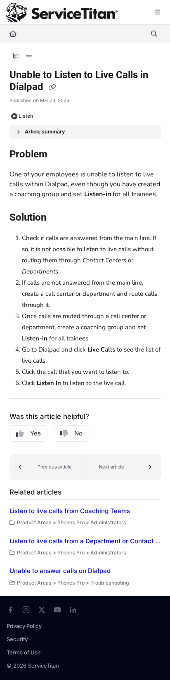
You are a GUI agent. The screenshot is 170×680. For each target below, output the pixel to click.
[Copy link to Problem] (60, 155)
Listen (26, 116)
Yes (35, 433)
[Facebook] (10, 609)
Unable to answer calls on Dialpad (60, 571)
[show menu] (157, 12)
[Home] (62, 12)
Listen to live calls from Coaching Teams (69, 511)
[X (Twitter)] (41, 609)
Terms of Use (24, 652)
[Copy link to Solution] (59, 218)
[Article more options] (29, 56)
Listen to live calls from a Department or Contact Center (85, 541)
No (78, 433)
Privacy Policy (24, 626)
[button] (47, 467)
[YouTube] (57, 609)
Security (17, 639)
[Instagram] (26, 609)
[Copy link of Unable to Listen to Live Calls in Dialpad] (52, 87)
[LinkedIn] (73, 609)
